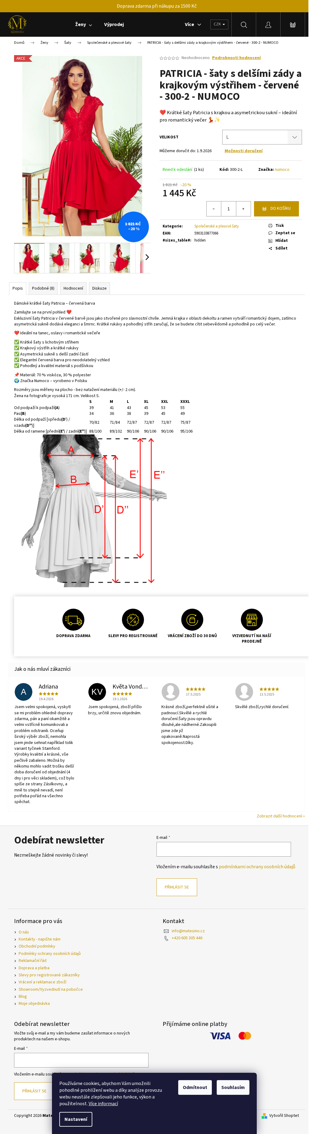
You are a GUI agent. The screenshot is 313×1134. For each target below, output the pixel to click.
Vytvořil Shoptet (284, 1116)
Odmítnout (195, 1087)
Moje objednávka (34, 1004)
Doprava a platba (34, 968)
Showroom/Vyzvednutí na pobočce (51, 989)
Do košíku (281, 208)
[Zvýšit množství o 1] (243, 208)
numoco (282, 170)
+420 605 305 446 (187, 938)
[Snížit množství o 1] (214, 208)
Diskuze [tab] (99, 288)
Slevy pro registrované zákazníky (49, 975)
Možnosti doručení (244, 151)
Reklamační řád (32, 961)
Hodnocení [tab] (73, 288)
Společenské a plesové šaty (216, 226)
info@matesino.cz (188, 931)
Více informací (103, 1103)
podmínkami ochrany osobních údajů (257, 866)
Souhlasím (233, 1087)
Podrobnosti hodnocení (236, 58)
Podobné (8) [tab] (43, 288)
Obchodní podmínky (37, 946)
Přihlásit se (177, 887)
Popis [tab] (18, 288)
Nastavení (75, 1119)
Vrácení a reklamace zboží (42, 982)
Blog (23, 996)
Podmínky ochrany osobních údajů (50, 954)
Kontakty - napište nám (40, 939)
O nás (24, 932)
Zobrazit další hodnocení (279, 816)
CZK (218, 24)
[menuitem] (83, 24)
